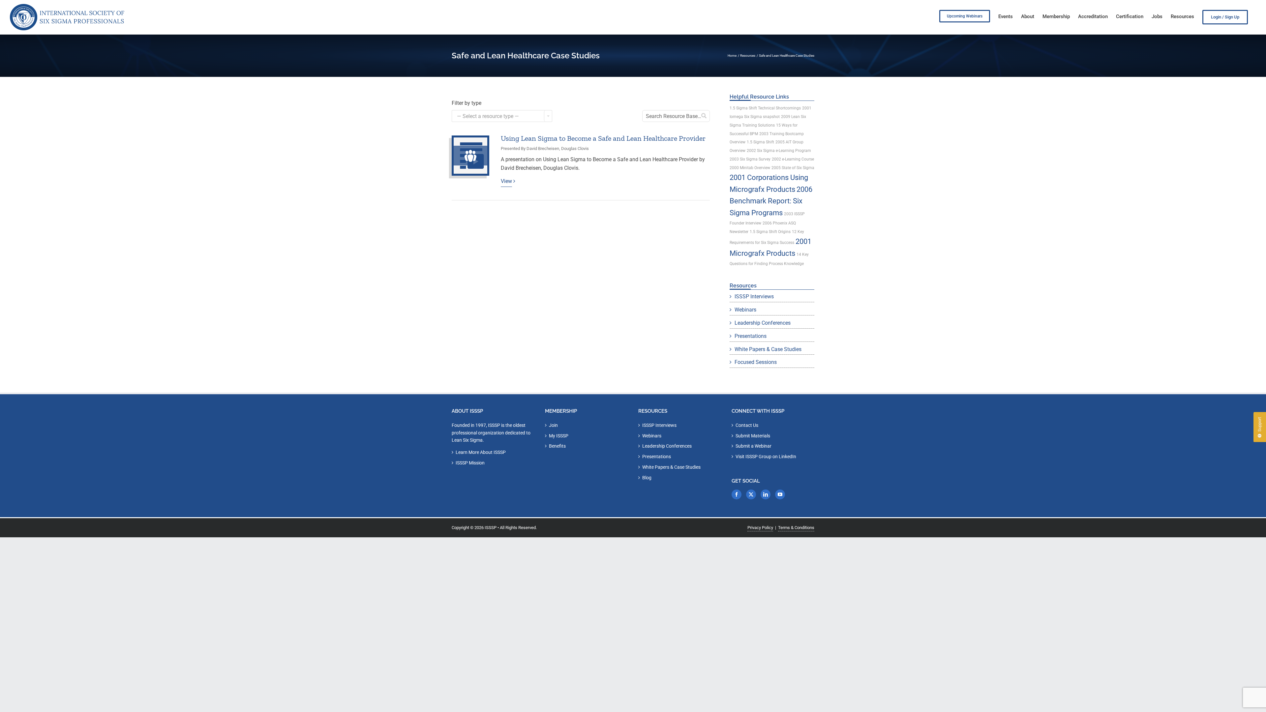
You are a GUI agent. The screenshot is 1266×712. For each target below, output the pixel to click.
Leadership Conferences (763, 323)
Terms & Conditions (796, 527)
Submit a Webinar (753, 446)
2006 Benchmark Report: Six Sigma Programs (771, 201)
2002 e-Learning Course (793, 159)
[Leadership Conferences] (470, 155)
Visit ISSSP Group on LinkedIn (766, 456)
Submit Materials (753, 435)
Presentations (751, 336)
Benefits (557, 446)
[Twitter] (751, 494)
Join (553, 425)
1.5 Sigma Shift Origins (770, 231)
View (506, 181)
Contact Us (747, 425)
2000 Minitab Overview (750, 167)
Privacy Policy (760, 527)
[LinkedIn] (765, 494)
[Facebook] (736, 494)
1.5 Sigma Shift (760, 142)
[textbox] (502, 116)
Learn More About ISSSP (481, 452)
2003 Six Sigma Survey (750, 159)
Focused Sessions (756, 362)
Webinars (745, 310)
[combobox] (502, 116)
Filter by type (466, 103)
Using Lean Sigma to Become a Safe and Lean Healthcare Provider (603, 138)
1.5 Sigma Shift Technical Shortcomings (765, 108)
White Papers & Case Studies (768, 349)
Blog (646, 477)
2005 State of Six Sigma (792, 167)
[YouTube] (780, 494)
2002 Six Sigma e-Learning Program (779, 150)
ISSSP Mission (470, 462)
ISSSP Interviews (754, 296)
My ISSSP (558, 435)
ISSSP (491, 527)
